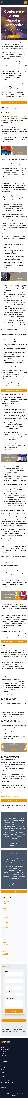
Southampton (6, 934)
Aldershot (5, 910)
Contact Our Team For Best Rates (14, 390)
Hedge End (6, 929)
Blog (2, 1072)
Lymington (5, 956)
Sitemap (3, 1087)
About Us (3, 1065)
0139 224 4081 (5, 1057)
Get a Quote (13, 36)
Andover (5, 920)
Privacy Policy (5, 1080)
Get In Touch (14, 1021)
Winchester (6, 917)
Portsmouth (6, 949)
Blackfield (5, 953)
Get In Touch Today (14, 102)
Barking (17, 796)
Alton (13, 796)
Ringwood (5, 958)
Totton (4, 941)
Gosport (5, 951)
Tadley (9, 796)
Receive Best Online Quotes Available (14, 641)
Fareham (5, 939)
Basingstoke (4, 796)
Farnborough (6, 915)
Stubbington (6, 946)
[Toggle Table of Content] (15, 108)
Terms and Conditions (7, 1082)
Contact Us (4, 1067)
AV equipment (10, 83)
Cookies (3, 1084)
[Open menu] (25, 2)
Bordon (5, 913)
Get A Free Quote (14, 891)
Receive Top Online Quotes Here (14, 800)
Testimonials (4, 1069)
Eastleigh (5, 925)
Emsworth (5, 944)
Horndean (5, 927)
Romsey (5, 932)
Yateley (5, 908)
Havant (4, 937)
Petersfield (5, 922)
